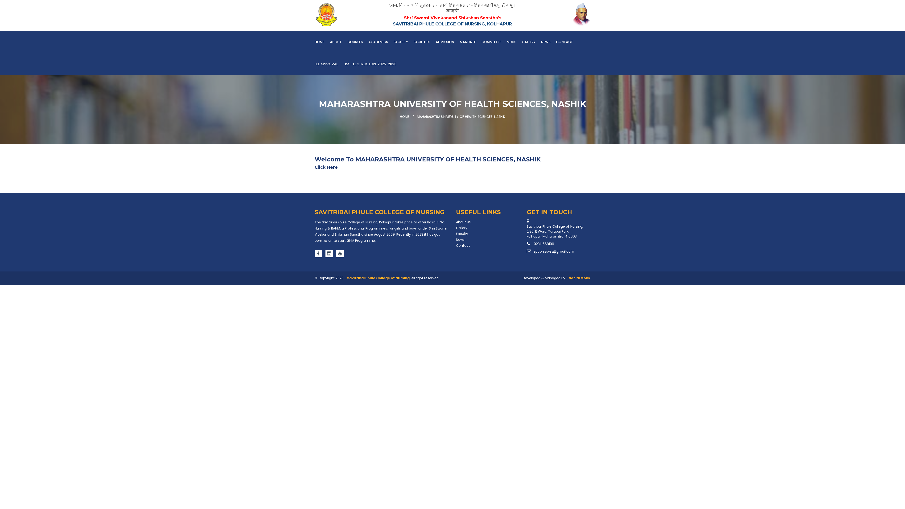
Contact (564, 42)
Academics (378, 42)
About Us (463, 222)
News (545, 42)
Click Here (326, 167)
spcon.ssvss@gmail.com (554, 251)
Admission (445, 42)
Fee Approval (326, 64)
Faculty (401, 42)
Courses (355, 42)
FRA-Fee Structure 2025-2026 (369, 64)
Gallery (528, 42)
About (336, 42)
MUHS (511, 42)
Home (319, 42)
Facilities (422, 42)
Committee (491, 42)
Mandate (468, 42)
